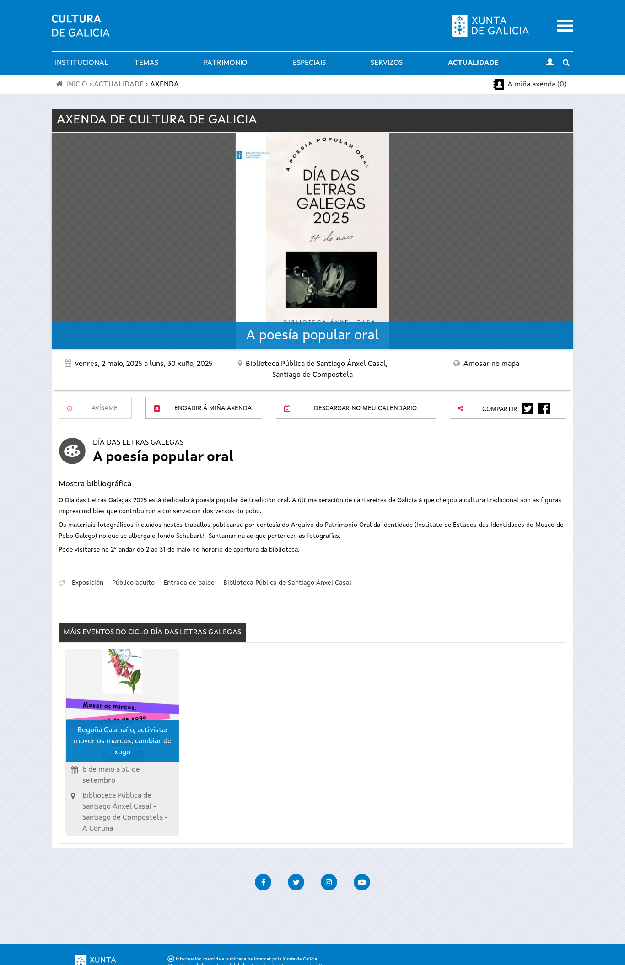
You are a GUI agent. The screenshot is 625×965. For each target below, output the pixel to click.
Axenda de (157, 120)
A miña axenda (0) (536, 84)
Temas (146, 63)
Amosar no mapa (491, 364)
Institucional (81, 63)
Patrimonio (226, 63)
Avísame (105, 408)
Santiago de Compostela (122, 817)
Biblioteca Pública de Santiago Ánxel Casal (287, 583)
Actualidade (473, 63)
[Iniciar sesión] (550, 63)
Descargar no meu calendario (365, 408)
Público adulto (133, 583)
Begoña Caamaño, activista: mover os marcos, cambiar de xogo (123, 741)
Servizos (387, 63)
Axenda (164, 84)
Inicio (77, 84)
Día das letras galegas (138, 442)
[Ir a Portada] (81, 31)
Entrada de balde (189, 583)
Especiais (309, 63)
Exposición (87, 583)
